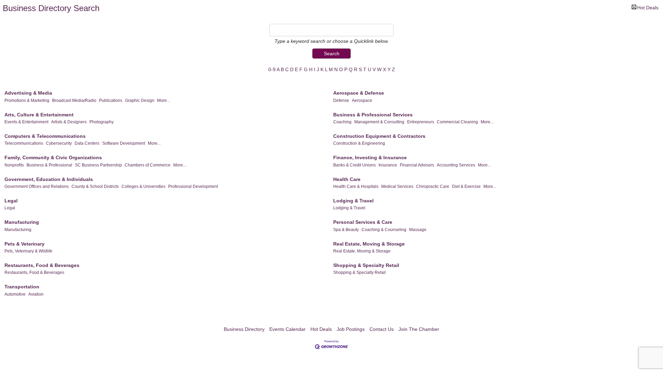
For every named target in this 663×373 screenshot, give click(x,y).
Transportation (21, 286)
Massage (417, 229)
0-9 (272, 69)
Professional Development (193, 186)
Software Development (123, 143)
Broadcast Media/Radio (74, 100)
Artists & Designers (69, 121)
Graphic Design (139, 100)
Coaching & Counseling (384, 229)
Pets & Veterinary (24, 244)
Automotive (15, 294)
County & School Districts (95, 186)
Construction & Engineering (359, 143)
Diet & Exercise (466, 186)
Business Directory (244, 329)
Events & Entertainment (26, 121)
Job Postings (351, 329)
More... (163, 100)
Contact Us (381, 329)
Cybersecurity (59, 143)
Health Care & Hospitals (355, 186)
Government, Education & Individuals (48, 179)
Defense (341, 100)
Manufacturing (21, 222)
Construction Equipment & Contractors (379, 136)
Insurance (387, 165)
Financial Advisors (417, 165)
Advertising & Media (28, 93)
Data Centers (87, 143)
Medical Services (397, 186)
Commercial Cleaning (457, 121)
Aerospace (362, 100)
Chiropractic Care (432, 186)
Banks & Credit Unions (354, 165)
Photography (101, 121)
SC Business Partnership (98, 165)
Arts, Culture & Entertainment (39, 114)
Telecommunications (23, 143)
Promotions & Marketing (26, 100)
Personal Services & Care (362, 222)
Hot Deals (648, 7)
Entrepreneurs (420, 121)
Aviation (36, 294)
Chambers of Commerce (148, 165)
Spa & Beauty (346, 229)
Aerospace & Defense (358, 93)
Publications (110, 100)
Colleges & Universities (143, 186)
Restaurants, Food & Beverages (41, 265)
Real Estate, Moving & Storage (369, 244)
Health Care (347, 179)
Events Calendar (287, 329)
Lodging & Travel (353, 200)
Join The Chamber (418, 329)
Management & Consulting (379, 121)
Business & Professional (49, 165)
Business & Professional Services (373, 114)
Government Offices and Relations (36, 186)
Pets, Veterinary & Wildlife (28, 251)
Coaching (342, 121)
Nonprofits (14, 165)
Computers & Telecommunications (45, 136)
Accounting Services (456, 165)
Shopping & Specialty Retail (366, 265)
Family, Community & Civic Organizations (53, 157)
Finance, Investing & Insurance (370, 157)
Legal (11, 200)
